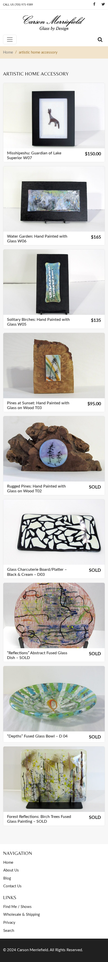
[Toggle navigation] (10, 39)
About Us (11, 870)
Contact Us (12, 886)
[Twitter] (103, 5)
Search (8, 931)
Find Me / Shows (17, 907)
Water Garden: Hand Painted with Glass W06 (37, 238)
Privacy (9, 923)
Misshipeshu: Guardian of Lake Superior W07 (34, 155)
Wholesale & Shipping (21, 914)
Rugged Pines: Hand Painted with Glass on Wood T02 (36, 488)
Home (8, 862)
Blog (7, 878)
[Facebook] (94, 5)
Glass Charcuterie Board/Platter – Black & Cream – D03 (37, 571)
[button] (88, 144)
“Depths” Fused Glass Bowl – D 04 (37, 736)
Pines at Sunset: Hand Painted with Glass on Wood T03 (38, 405)
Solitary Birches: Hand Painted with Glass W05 (38, 322)
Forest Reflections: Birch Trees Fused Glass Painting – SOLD (39, 819)
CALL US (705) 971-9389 (18, 4)
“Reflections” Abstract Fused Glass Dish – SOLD (37, 655)
